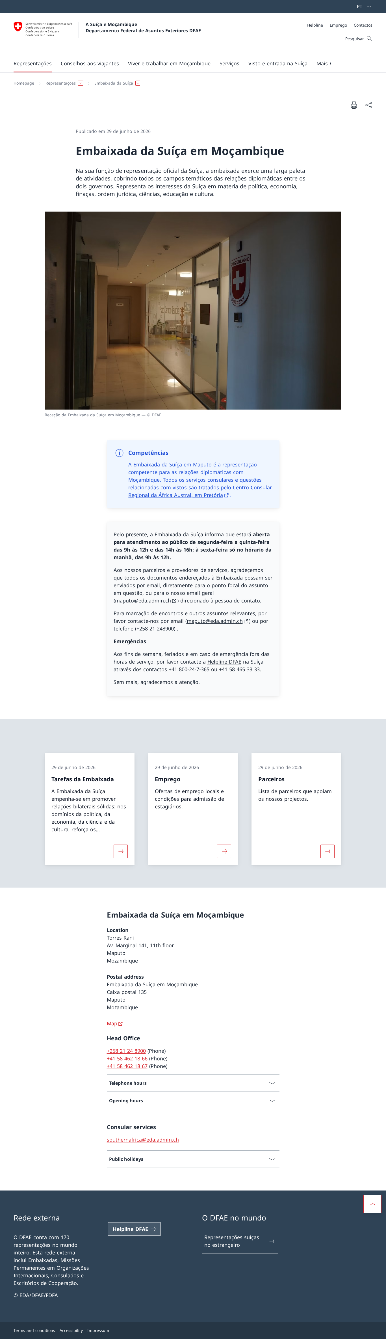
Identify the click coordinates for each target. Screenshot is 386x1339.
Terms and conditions (34, 1330)
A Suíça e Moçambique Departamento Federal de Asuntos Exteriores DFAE (143, 27)
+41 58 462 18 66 (127, 1058)
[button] (32, 63)
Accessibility (71, 1330)
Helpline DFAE (224, 661)
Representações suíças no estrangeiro (231, 1241)
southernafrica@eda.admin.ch (143, 1139)
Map (112, 1023)
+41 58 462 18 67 (127, 1066)
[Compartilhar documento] (368, 105)
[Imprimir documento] (353, 105)
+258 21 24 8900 (126, 1050)
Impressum (98, 1330)
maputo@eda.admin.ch (143, 600)
